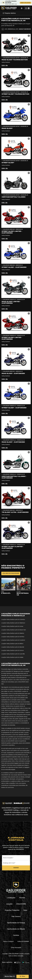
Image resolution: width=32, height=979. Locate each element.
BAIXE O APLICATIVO (25, 2)
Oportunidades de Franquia (16, 923)
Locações (9, 904)
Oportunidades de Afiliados (16, 929)
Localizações (11, 898)
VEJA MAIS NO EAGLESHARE (10, 573)
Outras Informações (16, 947)
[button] (16, 50)
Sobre (25, 910)
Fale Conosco (16, 916)
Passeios (22, 898)
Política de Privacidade (23, 941)
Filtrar (23, 976)
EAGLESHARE (21, 904)
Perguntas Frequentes (12, 910)
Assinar (16, 867)
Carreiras (16, 935)
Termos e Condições (8, 941)
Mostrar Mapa (9, 976)
